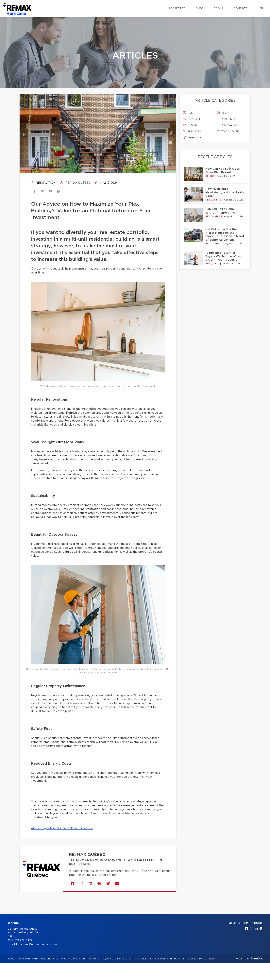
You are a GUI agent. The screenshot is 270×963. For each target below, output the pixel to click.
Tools (218, 8)
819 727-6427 (23, 940)
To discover (229, 131)
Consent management (201, 959)
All (190, 113)
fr (261, 8)
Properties (177, 8)
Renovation (45, 183)
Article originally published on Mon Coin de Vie (62, 828)
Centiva (257, 958)
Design (192, 125)
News (224, 113)
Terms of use (178, 959)
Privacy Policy (159, 959)
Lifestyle (194, 137)
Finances (194, 131)
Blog (199, 8)
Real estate (229, 119)
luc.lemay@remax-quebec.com (36, 944)
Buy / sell (194, 119)
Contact (240, 8)
